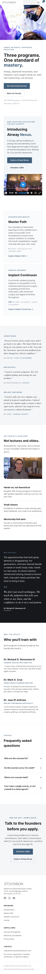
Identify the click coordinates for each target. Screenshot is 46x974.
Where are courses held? (23, 777)
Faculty (6, 920)
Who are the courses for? (23, 758)
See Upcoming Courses (17, 86)
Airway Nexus (9, 910)
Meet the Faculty (14, 93)
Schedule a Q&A (17, 168)
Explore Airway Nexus (19, 160)
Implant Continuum (11, 917)
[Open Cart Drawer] (42, 2)
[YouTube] (14, 898)
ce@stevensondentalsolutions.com (17, 950)
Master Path (8, 913)
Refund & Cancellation (12, 935)
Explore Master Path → (17, 256)
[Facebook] (5, 898)
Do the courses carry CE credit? (23, 768)
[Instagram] (9, 898)
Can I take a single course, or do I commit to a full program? (23, 787)
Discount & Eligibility (12, 932)
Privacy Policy (9, 939)
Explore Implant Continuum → (20, 309)
